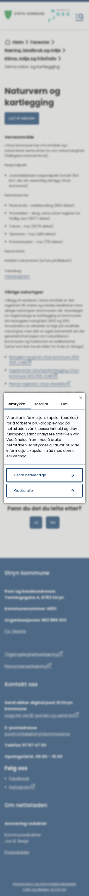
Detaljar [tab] (41, 404)
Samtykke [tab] (15, 404)
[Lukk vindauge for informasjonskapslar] (80, 397)
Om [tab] (64, 404)
